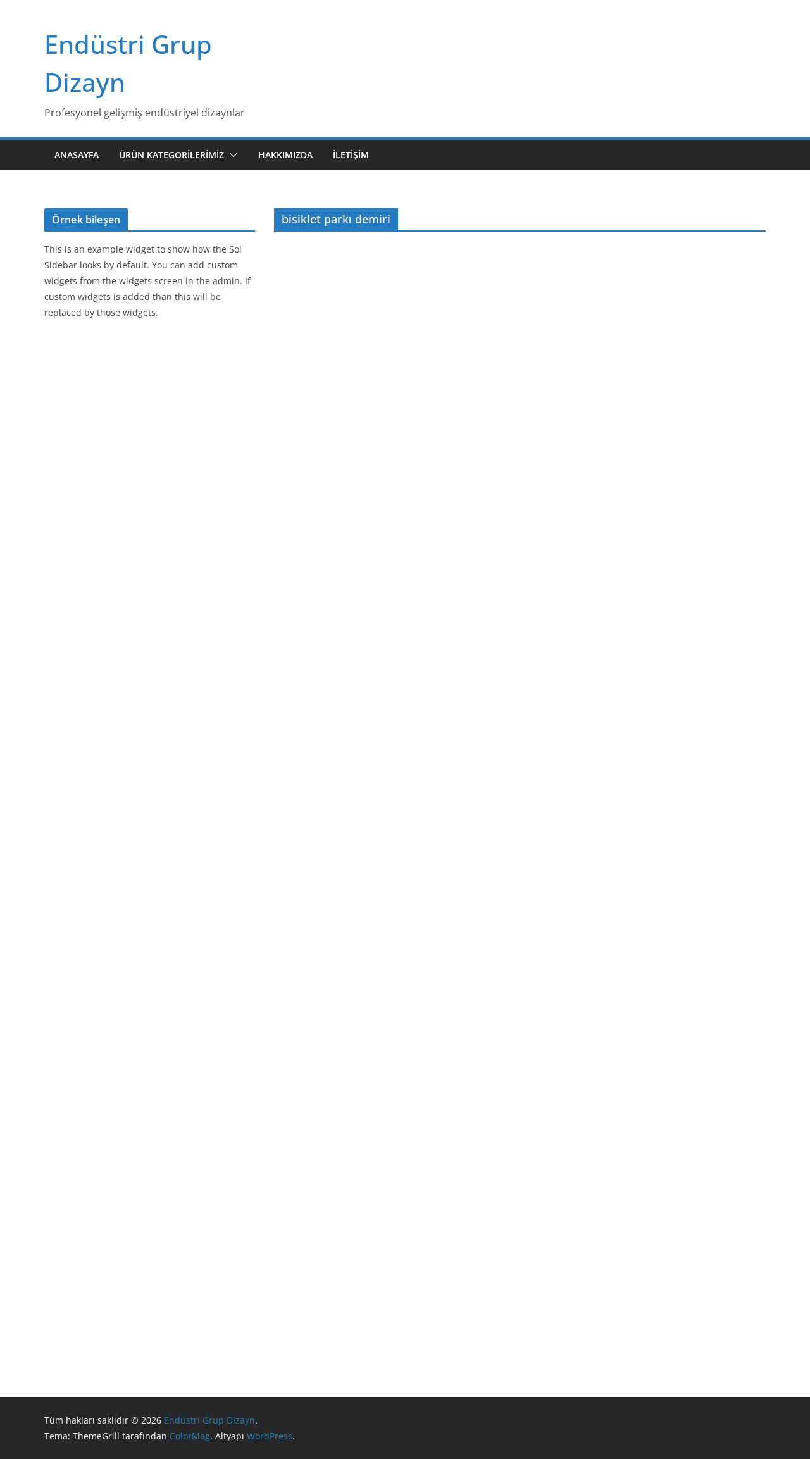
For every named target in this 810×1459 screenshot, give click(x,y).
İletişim (351, 155)
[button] (231, 155)
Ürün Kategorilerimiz (171, 155)
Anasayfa (76, 155)
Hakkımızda (285, 155)
